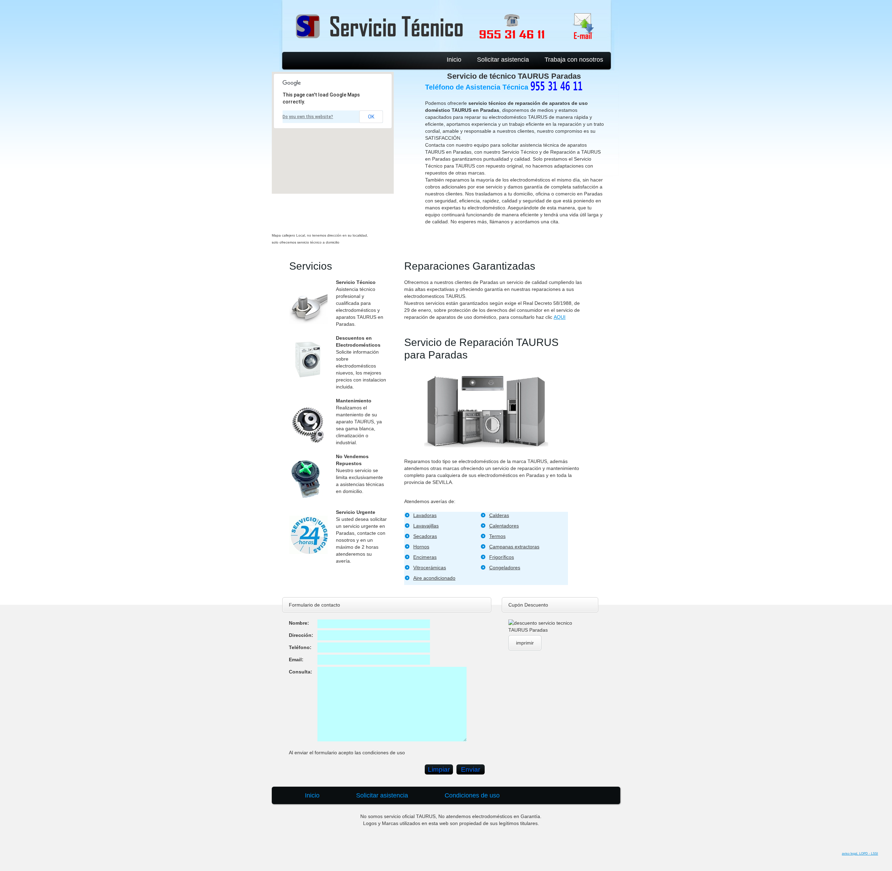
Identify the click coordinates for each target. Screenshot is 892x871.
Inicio (454, 59)
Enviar (470, 769)
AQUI (560, 317)
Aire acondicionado (434, 578)
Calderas (499, 515)
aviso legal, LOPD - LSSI (860, 853)
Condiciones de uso (472, 795)
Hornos (421, 546)
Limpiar (439, 769)
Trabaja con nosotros (574, 59)
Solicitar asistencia (503, 59)
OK (371, 117)
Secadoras (425, 536)
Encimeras (425, 557)
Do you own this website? (308, 116)
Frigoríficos (501, 557)
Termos (497, 536)
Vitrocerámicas (429, 567)
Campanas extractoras (514, 546)
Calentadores (504, 526)
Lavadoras (425, 515)
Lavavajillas (426, 526)
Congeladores (504, 567)
